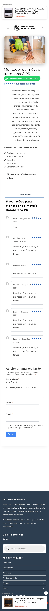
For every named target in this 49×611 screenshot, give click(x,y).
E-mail (9, 414)
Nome (9, 402)
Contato (6, 539)
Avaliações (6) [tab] (24, 194)
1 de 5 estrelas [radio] (7, 382)
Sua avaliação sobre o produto (24, 387)
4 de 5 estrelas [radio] (14, 382)
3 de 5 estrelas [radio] (11, 382)
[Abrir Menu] (8, 28)
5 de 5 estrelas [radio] (16, 382)
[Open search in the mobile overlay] (42, 28)
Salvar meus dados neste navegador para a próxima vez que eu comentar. (25, 426)
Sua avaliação (12, 379)
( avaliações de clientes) (25, 83)
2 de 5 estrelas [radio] (9, 382)
